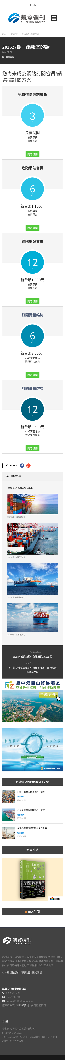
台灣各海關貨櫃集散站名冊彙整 (32, 828)
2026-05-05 (21, 836)
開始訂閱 (32, 154)
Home (4, 34)
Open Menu (54, 18)
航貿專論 (14, 34)
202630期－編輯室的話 (16, 635)
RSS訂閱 (33, 911)
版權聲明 (37, 972)
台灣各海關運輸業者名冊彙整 (31, 792)
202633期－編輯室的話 (16, 517)
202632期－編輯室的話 (16, 557)
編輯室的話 (16, 476)
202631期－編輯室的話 (16, 598)
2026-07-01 (21, 800)
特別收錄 (20, 797)
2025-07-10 (7, 52)
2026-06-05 (21, 818)
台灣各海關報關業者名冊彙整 (31, 810)
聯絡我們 (24, 1005)
